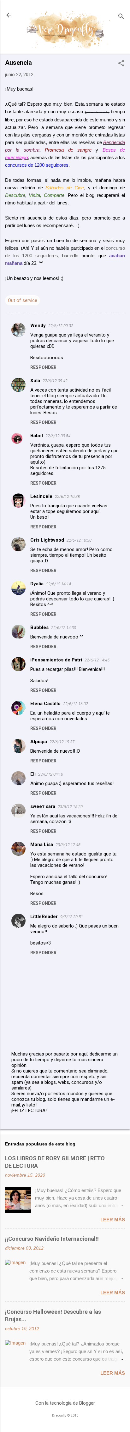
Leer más (112, 1219)
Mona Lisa (41, 844)
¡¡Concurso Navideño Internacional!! (52, 1238)
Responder (43, 367)
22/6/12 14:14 (58, 584)
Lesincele (41, 496)
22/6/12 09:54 (57, 435)
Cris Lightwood (47, 540)
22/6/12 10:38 (67, 496)
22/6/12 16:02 (75, 703)
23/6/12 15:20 (70, 806)
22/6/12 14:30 (63, 627)
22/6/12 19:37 (62, 741)
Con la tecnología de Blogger (65, 1403)
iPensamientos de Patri (56, 660)
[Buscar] (121, 17)
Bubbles (39, 627)
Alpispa (38, 741)
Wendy (38, 325)
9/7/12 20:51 (71, 916)
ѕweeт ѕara (42, 806)
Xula (35, 380)
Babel (36, 435)
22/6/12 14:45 (97, 660)
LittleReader (44, 916)
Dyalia (37, 584)
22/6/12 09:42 (55, 380)
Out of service (22, 300)
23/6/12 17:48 (68, 844)
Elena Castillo (45, 703)
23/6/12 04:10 (50, 774)
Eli (33, 774)
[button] (121, 63)
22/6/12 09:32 (60, 325)
